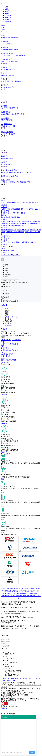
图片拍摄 (10, 81)
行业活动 (10, 250)
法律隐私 (30, 242)
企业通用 (4, 219)
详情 (2, 467)
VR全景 (3, 81)
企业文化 (10, 242)
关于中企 (8, 22)
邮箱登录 (37, 678)
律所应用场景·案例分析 (15, 209)
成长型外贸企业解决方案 (16, 225)
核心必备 (4, 102)
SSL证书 (4, 87)
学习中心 (4, 215)
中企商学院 (5, 211)
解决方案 (8, 19)
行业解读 (37, 209)
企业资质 (4, 246)
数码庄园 (24, 242)
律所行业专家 (28, 209)
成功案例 (8, 15)
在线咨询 (4, 395)
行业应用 (4, 227)
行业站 (31, 678)
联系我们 (4, 252)
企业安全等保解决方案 (8, 221)
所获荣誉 (10, 246)
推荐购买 (4, 63)
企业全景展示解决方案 (24, 221)
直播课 (3, 213)
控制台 (3, 25)
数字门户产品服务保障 (8, 203)
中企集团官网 (11, 681)
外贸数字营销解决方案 (8, 230)
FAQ (35, 242)
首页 (6, 7)
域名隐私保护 (16, 340)
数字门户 (4, 31)
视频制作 (18, 81)
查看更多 (4, 329)
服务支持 (8, 17)
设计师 (25, 203)
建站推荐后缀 (8, 335)
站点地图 (25, 678)
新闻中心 (4, 248)
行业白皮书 (5, 238)
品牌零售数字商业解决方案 (20, 223)
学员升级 (16, 213)
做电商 (7, 13)
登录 (2, 27)
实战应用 (4, 207)
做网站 (7, 9)
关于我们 (4, 242)
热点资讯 (4, 250)
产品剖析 (4, 209)
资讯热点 (14, 317)
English (3, 681)
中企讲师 (22, 213)
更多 (29, 335)
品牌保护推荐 (20, 335)
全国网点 (10, 255)
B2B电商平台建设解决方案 (15, 232)
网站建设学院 (15, 217)
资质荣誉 (4, 244)
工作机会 (17, 255)
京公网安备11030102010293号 (25, 685)
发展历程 (17, 242)
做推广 (7, 11)
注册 (5, 305)
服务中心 (20, 203)
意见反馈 (11, 678)
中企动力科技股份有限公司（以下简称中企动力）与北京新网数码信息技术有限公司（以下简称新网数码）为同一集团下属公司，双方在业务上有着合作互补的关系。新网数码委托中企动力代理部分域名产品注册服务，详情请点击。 (21, 593)
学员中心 (9, 213)
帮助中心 (4, 200)
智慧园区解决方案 (23, 230)
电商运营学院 (5, 217)
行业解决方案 (5, 236)
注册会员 (4, 29)
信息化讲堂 (32, 203)
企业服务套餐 (6, 340)
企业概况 (4, 240)
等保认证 (11, 87)
